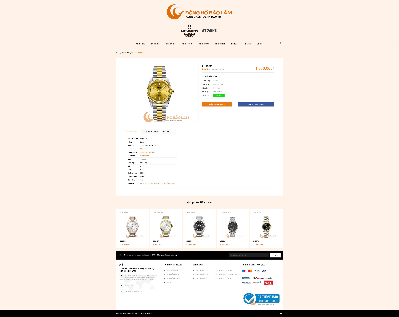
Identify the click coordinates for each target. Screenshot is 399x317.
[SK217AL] (266, 227)
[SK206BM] (132, 227)
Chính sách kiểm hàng (225, 278)
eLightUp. (150, 313)
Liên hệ (259, 44)
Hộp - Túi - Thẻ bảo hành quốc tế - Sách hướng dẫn (157, 183)
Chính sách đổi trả (201, 278)
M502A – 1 (223, 241)
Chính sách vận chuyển (226, 270)
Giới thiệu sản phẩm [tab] (150, 131)
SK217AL (256, 241)
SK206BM (122, 241)
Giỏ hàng (247, 44)
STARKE (216, 81)
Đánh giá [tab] (166, 131)
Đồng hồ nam (187, 44)
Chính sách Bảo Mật (202, 270)
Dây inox (216, 88)
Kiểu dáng (170, 44)
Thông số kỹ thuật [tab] (131, 131)
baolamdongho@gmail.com (133, 291)
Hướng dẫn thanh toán (174, 278)
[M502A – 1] (233, 227)
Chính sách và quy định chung (228, 274)
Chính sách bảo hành (202, 274)
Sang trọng (144, 152)
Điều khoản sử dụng (173, 270)
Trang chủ (140, 44)
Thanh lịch (151, 152)
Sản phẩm (155, 44)
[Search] (281, 43)
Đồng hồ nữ (204, 44)
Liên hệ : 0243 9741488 (256, 104)
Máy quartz (217, 92)
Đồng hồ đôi (220, 44)
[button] (275, 255)
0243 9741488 (129, 285)
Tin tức (234, 44)
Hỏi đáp (169, 282)
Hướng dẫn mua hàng (173, 274)
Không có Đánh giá (218, 69)
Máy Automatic (124, 212)
